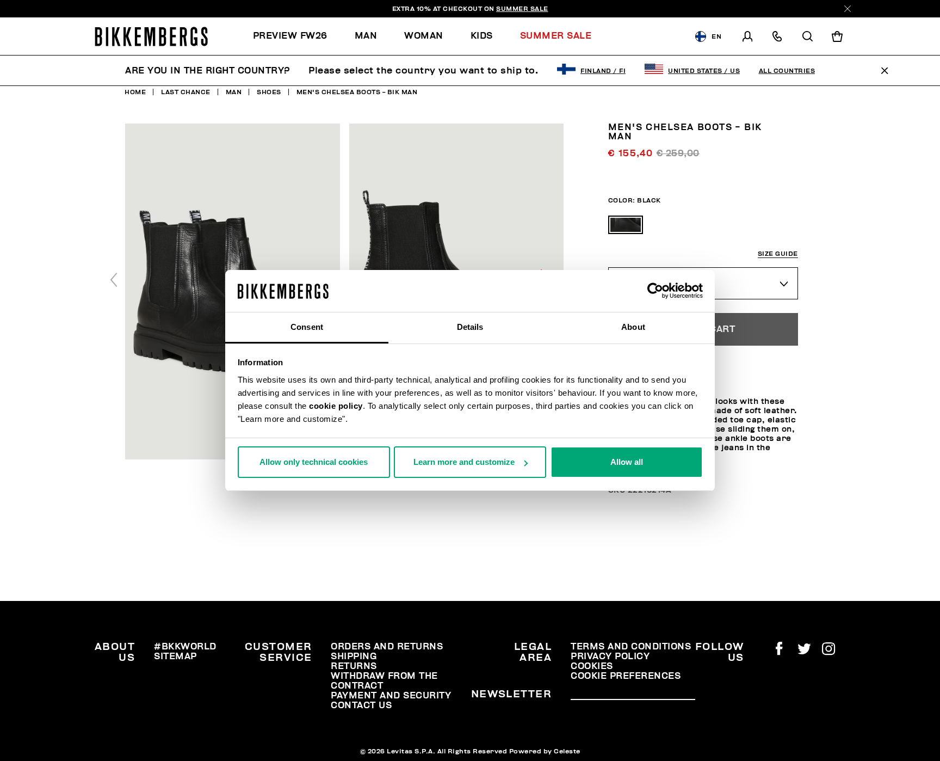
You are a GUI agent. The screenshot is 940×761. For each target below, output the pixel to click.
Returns (354, 666)
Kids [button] (482, 36)
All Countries (787, 70)
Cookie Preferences (626, 676)
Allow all (626, 462)
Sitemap (175, 656)
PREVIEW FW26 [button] (290, 36)
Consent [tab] (306, 327)
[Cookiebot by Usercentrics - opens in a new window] (655, 291)
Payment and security (391, 695)
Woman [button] (423, 36)
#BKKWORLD (185, 646)
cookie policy (336, 405)
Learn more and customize (464, 462)
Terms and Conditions (631, 646)
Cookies (592, 666)
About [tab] (633, 327)
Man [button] (366, 36)
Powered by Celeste (544, 751)
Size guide (778, 254)
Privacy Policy (610, 656)
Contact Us (361, 705)
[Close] (848, 9)
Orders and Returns (387, 646)
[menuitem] (297, 36)
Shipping (353, 656)
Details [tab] (470, 327)
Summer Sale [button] (556, 36)
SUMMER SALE (522, 8)
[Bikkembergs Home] (151, 36)
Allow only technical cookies (313, 462)
